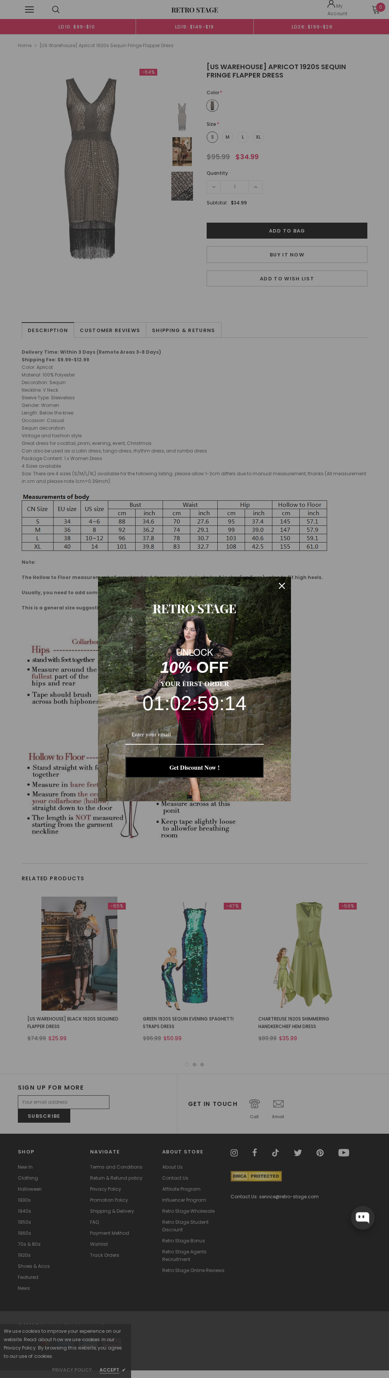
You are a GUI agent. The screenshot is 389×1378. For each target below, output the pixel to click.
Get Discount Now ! (194, 767)
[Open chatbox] (363, 1217)
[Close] (282, 586)
